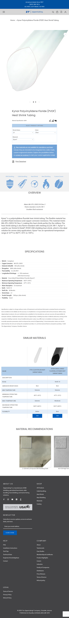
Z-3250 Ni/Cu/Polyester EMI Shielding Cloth (35, 468)
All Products (40, 488)
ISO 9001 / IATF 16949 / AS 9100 (34, 7)
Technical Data (7, 554)
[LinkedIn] (16, 499)
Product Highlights (42, 558)
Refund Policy (7, 598)
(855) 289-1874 (34, 4)
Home (12, 20)
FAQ (4, 545)
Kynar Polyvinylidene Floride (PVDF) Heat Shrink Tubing (38, 20)
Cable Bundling (22, 176)
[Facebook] (4, 499)
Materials (39, 501)
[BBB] (20, 499)
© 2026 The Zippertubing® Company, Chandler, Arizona (34, 610)
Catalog (39, 504)
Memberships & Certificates (45, 554)
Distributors (40, 571)
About (39, 545)
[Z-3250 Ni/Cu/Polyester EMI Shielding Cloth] (35, 451)
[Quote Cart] (61, 12)
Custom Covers (58, 176)
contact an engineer (22, 155)
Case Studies (40, 551)
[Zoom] (65, 34)
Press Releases (41, 574)
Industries (40, 564)
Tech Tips (6, 551)
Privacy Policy (7, 594)
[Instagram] (8, 499)
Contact (5, 561)
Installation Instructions (10, 548)
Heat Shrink (34, 176)
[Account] (65, 12)
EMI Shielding (10, 176)
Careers (39, 561)
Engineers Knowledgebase (11, 558)
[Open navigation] (4, 12)
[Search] (53, 12)
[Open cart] (57, 12)
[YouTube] (12, 499)
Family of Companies (43, 567)
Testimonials (40, 548)
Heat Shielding (46, 176)
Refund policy (41, 580)
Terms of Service (41, 577)
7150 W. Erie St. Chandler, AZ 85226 (29, 613)
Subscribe (10, 533)
